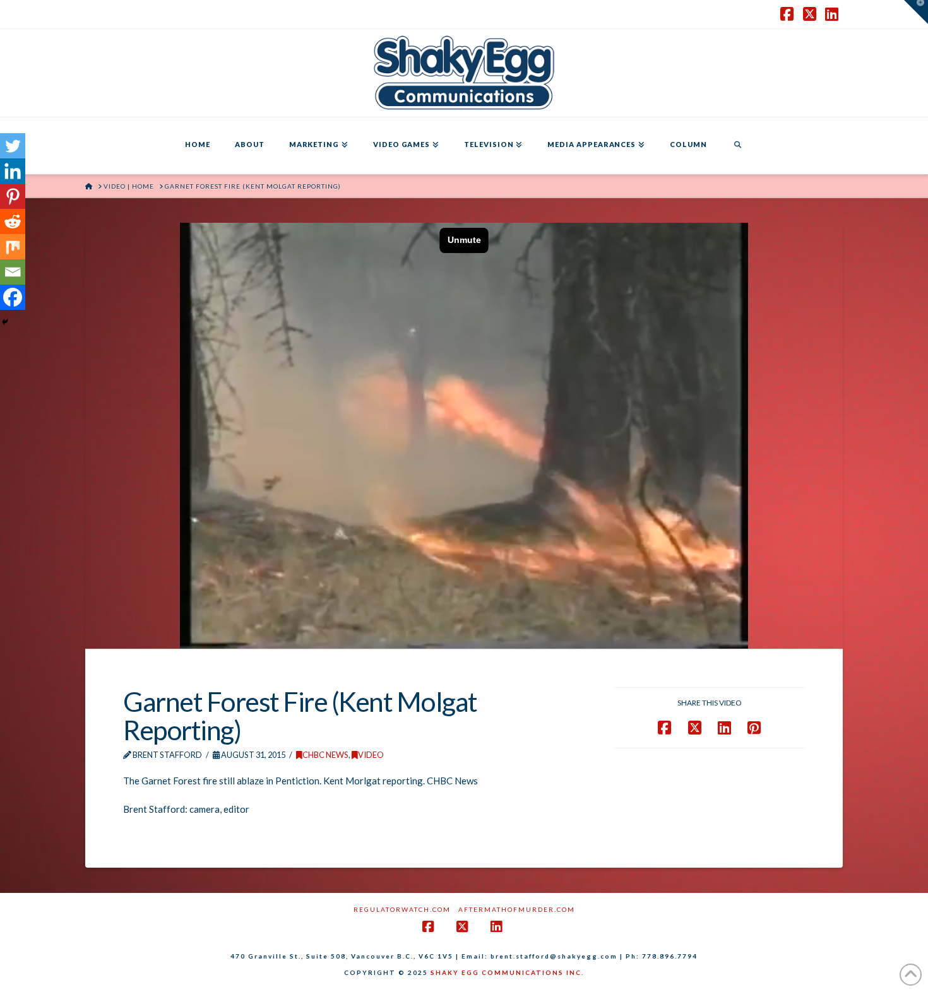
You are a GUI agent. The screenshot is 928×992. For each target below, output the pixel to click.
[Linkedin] (12, 171)
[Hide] (5, 322)
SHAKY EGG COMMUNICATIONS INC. (507, 972)
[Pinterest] (12, 196)
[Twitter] (12, 145)
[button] (916, 12)
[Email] (12, 272)
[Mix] (12, 246)
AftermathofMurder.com (516, 909)
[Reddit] (12, 221)
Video (371, 755)
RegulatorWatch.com (402, 909)
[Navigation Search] (737, 145)
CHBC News (325, 755)
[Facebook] (12, 297)
